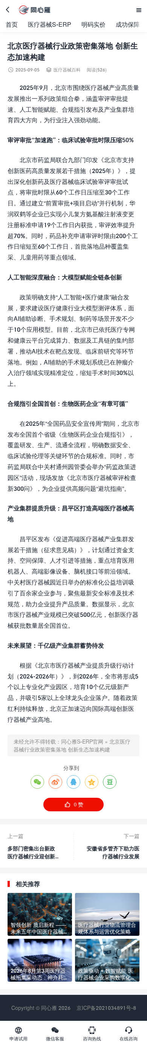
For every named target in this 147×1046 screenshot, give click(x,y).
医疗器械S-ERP (49, 24)
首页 (12, 24)
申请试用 (18, 1033)
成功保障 (128, 24)
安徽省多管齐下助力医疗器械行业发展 (113, 852)
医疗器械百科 (67, 70)
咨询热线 (92, 1033)
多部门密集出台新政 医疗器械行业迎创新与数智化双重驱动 (34, 852)
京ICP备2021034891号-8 (106, 1008)
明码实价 (93, 24)
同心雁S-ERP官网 (82, 741)
